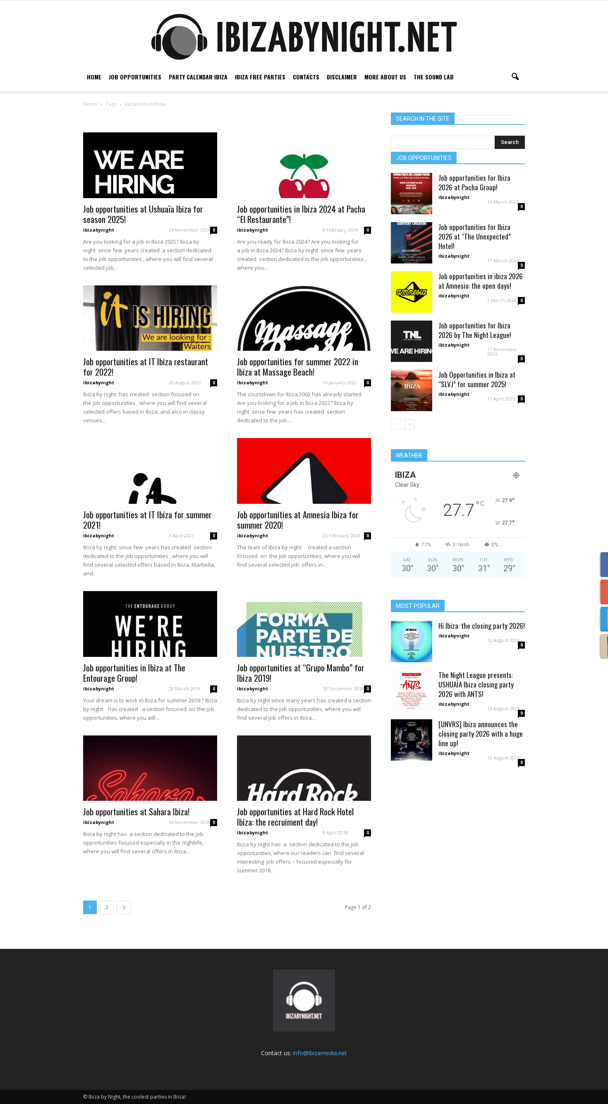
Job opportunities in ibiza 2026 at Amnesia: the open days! (480, 281)
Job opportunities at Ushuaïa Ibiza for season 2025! (143, 213)
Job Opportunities (135, 76)
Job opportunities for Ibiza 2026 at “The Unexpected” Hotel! (474, 236)
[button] (515, 77)
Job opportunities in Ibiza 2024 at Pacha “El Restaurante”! (301, 213)
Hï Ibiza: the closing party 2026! (481, 625)
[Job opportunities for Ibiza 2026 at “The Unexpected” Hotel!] (411, 242)
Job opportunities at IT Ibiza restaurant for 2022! (145, 366)
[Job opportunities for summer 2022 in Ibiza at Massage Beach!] (304, 318)
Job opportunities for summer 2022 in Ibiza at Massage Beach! (297, 366)
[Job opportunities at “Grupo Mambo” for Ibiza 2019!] (304, 624)
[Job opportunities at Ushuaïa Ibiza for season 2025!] (150, 165)
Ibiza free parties (260, 76)
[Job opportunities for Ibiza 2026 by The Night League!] (411, 341)
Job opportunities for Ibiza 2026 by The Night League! (474, 330)
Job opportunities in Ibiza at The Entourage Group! (134, 672)
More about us (385, 76)
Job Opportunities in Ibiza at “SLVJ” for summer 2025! (476, 379)
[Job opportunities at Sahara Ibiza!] (150, 768)
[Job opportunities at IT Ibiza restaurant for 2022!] (150, 318)
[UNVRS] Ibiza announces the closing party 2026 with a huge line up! (480, 733)
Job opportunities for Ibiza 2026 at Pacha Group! (474, 182)
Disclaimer (342, 76)
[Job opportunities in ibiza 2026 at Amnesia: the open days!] (411, 292)
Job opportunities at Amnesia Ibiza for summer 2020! (298, 519)
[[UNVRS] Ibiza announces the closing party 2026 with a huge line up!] (411, 740)
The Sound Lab (434, 76)
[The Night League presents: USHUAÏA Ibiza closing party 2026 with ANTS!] (411, 690)
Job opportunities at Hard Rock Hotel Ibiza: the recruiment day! (295, 816)
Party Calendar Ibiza (198, 76)
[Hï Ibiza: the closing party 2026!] (411, 641)
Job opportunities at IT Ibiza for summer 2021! (147, 519)
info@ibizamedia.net (320, 1053)
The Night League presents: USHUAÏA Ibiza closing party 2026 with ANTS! (476, 684)
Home (94, 76)
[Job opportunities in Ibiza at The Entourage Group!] (150, 624)
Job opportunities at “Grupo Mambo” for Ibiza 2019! (300, 672)
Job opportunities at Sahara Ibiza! (136, 811)
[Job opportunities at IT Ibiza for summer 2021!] (150, 471)
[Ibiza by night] (304, 36)
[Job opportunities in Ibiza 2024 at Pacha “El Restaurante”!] (304, 165)
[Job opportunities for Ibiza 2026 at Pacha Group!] (411, 193)
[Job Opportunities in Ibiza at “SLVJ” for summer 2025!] (411, 390)
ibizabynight (98, 230)
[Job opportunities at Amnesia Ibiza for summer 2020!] (304, 471)
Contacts (306, 76)
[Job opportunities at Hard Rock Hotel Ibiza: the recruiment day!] (304, 768)
